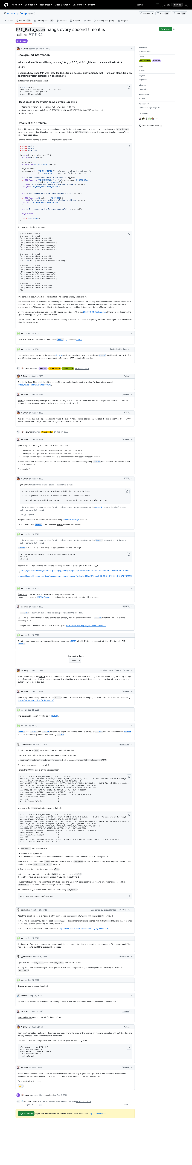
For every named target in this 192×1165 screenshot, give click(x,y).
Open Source (61, 4)
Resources (44, 4)
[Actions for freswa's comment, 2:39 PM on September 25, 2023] (132, 995)
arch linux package (71, 519)
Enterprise (78, 4)
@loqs (21, 400)
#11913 (79, 339)
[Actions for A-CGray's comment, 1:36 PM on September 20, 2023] (132, 376)
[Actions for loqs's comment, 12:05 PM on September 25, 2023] (132, 980)
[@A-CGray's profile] (18, 48)
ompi (24, 13)
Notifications (148, 13)
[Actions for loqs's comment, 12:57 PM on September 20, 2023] (132, 349)
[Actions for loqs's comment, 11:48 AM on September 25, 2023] (132, 938)
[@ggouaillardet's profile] (18, 744)
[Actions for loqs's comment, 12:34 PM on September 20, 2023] (132, 333)
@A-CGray (22, 445)
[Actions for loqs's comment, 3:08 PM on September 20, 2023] (132, 588)
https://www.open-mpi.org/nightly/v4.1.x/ (36, 700)
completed (49, 1095)
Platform (15, 4)
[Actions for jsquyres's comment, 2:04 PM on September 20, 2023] (132, 439)
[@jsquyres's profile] (18, 394)
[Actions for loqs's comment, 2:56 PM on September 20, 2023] (132, 534)
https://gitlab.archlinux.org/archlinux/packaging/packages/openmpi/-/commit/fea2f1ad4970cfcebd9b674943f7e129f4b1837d (75, 570)
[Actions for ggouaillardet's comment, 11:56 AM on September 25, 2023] (132, 956)
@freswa (22, 986)
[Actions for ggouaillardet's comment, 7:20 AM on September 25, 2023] (132, 744)
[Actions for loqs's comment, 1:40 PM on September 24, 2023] (132, 710)
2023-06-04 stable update (94, 312)
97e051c (127, 1105)
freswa (24, 995)
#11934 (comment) (45, 597)
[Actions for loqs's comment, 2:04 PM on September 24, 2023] (132, 726)
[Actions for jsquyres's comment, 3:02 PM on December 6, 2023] (132, 1067)
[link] (26, 368)
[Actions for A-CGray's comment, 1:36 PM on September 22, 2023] (132, 670)
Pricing (91, 4)
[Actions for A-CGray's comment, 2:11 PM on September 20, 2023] (132, 479)
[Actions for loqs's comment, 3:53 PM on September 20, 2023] (132, 635)
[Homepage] (6, 5)
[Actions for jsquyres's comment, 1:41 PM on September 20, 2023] (132, 394)
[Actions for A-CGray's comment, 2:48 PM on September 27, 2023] (132, 1027)
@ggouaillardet (25, 1017)
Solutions (30, 4)
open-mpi (13, 13)
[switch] (21, 1086)
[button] (129, 87)
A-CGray (24, 49)
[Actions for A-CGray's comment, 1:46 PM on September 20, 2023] (132, 413)
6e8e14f (98, 507)
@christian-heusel (104, 382)
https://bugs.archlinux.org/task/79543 (34, 385)
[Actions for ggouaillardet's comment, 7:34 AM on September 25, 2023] (132, 910)
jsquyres (24, 394)
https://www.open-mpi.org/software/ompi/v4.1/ (86, 625)
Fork (164, 13)
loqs (23, 333)
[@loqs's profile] (18, 333)
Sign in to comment (98, 1113)
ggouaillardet (26, 744)
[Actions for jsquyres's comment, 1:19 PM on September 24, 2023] (132, 691)
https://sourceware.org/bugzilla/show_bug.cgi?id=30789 (83, 928)
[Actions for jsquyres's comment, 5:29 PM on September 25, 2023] (132, 1011)
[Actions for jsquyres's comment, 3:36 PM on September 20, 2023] (132, 607)
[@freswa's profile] (18, 995)
